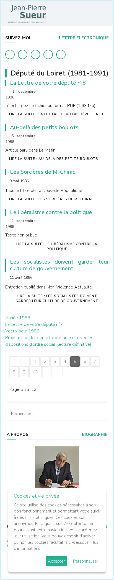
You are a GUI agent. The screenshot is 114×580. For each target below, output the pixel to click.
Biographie (94, 434)
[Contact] (48, 54)
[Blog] (35, 54)
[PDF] (103, 92)
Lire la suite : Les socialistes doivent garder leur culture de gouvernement (56, 298)
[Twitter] (22, 54)
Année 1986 (17, 318)
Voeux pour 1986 (22, 331)
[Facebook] (10, 54)
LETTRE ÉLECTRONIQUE (83, 38)
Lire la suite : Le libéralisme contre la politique (56, 246)
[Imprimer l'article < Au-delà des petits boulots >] (94, 136)
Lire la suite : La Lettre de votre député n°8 (56, 114)
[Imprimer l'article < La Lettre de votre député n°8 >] (94, 92)
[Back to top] (97, 563)
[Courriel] (61, 54)
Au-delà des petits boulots (44, 127)
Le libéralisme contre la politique (51, 212)
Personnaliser (85, 561)
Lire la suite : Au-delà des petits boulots (53, 159)
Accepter (56, 561)
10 (35, 372)
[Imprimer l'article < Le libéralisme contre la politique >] (94, 221)
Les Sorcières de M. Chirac (42, 172)
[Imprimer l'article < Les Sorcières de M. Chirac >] (94, 181)
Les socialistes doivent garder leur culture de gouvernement (59, 265)
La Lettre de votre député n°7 (34, 324)
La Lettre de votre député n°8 (48, 83)
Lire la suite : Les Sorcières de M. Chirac (51, 199)
